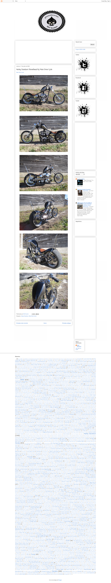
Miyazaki (83, 480)
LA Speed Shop (54, 465)
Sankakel (75, 525)
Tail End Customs (51, 542)
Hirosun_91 (33, 441)
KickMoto (57, 458)
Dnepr (55, 408)
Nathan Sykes (64, 491)
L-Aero (78, 463)
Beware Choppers (58, 375)
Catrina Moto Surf (37, 390)
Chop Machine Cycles (29, 393)
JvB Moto (63, 454)
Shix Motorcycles (82, 529)
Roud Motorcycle (26, 521)
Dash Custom (92, 403)
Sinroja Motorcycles (80, 531)
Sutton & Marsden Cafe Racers (58, 540)
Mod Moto (20, 481)
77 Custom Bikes (71, 361)
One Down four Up (72, 499)
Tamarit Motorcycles (90, 542)
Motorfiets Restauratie (59, 488)
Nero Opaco (20, 492)
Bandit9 (38, 372)
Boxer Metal (30, 382)
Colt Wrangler (67, 396)
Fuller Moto (67, 422)
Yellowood (74, 571)
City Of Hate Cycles (27, 395)
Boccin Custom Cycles (85, 379)
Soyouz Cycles (59, 535)
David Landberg (43, 404)
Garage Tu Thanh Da (64, 425)
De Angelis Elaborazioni (65, 404)
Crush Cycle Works (89, 399)
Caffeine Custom (39, 389)
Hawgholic (39, 438)
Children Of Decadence (19, 393)
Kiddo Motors (82, 458)
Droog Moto (27, 411)
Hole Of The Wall (56, 441)
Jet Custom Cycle (31, 451)
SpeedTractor (33, 536)
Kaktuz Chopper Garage (42, 455)
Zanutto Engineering (67, 572)
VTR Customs (47, 565)
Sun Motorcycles (88, 539)
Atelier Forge (83, 368)
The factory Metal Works (61, 546)
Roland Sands (84, 520)
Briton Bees (49, 384)
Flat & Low (90, 418)
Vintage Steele (53, 564)
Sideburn (59, 531)
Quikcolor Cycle (72, 507)
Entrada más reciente (22, 323)
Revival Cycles (26, 515)
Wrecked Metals (60, 569)
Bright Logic (22, 384)
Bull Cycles (53, 385)
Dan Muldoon (40, 403)
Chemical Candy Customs (84, 189)
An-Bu (83, 365)
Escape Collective (49, 415)
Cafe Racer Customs (48, 388)
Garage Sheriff (56, 425)
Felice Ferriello (53, 418)
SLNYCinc (89, 532)
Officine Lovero (22, 498)
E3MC (93, 411)
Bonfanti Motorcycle (55, 381)
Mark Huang (45, 474)
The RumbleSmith (76, 547)
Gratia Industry (77, 429)
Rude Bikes (30, 522)
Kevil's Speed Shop (34, 458)
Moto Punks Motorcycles (57, 484)
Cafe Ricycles (92, 388)
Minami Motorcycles (55, 480)
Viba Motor (88, 561)
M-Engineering (65, 470)
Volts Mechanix (84, 564)
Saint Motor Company (76, 524)
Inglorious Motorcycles (39, 447)
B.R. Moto (19, 371)
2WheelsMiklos (50, 360)
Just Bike (50, 454)
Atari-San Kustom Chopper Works (74, 368)
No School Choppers (47, 494)
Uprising (83, 558)
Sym (32, 542)
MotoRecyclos (44, 488)
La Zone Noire (80, 179)
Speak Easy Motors (82, 535)
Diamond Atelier (72, 407)
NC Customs (71, 491)
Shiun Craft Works (73, 529)
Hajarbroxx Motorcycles (59, 432)
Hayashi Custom (46, 438)
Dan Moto (34, 403)
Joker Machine (44, 452)
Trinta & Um (17, 554)
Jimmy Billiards (65, 451)
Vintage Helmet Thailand (36, 564)
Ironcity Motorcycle (46, 448)
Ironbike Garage (31, 448)
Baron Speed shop (89, 372)
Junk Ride (38, 454)
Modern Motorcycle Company (36, 481)
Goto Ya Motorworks (61, 429)
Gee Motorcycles (91, 426)
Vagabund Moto (63, 559)
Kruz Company (90, 462)
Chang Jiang (34, 392)
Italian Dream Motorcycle (86, 448)
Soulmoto (34, 535)
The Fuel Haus (90, 546)
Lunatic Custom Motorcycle (39, 470)
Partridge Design (23, 503)
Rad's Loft (93, 507)
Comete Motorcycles (75, 396)
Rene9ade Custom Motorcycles (74, 513)
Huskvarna (32, 444)
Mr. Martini (61, 490)
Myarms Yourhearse (37, 491)
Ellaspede (71, 414)
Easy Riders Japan (55, 412)
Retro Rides (63, 514)
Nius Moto (34, 494)
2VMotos (44, 360)
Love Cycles (57, 469)
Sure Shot (49, 540)
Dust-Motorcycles (79, 411)
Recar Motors (82, 510)
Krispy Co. (53, 462)
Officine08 (75, 498)
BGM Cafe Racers (67, 375)
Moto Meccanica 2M (28, 484)
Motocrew (55, 485)
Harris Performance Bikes (19, 438)
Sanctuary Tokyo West (63, 525)
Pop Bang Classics (91, 505)
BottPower (94, 381)
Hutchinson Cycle (52, 444)
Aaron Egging (42, 363)
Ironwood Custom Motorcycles (57, 448)
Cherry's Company (79, 392)
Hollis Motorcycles (72, 441)
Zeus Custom (22, 574)
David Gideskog (36, 404)
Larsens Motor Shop (80, 465)
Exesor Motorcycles (24, 417)
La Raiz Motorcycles (46, 465)
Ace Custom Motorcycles (72, 363)
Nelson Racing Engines (89, 491)
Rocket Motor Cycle (33, 520)
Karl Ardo (66, 455)
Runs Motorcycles (51, 522)
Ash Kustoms (52, 368)
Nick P (57, 492)
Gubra (89, 430)
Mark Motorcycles (53, 474)
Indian (73, 446)
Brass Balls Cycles (53, 382)
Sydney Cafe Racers (26, 542)
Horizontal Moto (46, 443)
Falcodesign (61, 417)
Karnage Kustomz (72, 455)
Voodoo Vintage (40, 565)
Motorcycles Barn (18, 488)
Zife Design (35, 574)
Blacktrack (51, 378)
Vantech (25, 561)
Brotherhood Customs (65, 384)
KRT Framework (73, 462)
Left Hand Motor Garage (62, 466)
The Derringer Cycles (29, 546)
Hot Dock (64, 443)
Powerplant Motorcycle (35, 506)
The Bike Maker (88, 544)
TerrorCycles (53, 544)
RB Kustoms (47, 510)
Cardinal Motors (86, 389)
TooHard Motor (77, 551)
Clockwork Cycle (63, 395)
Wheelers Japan (93, 566)
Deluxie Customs (69, 405)
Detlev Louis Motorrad (45, 407)
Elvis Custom (78, 414)
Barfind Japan (66, 372)
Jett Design (38, 451)
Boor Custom (72, 381)
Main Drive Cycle (20, 72)
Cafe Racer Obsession (67, 388)
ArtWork (47, 368)
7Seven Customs (83, 361)
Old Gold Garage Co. (43, 499)
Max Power (52, 476)
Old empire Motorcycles (32, 499)
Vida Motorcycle (45, 562)
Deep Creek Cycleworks (55, 405)
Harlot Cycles (85, 437)
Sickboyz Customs (43, 531)
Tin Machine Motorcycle (57, 550)
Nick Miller (52, 492)
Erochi (42, 415)
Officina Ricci (87, 496)
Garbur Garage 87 (83, 425)
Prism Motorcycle (56, 506)
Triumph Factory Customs (43, 554)
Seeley (23, 528)
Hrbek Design (21, 444)
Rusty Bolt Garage (73, 522)
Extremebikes (32, 417)
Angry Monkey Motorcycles (45, 367)
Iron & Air (81, 447)
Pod (84, 505)
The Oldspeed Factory (53, 547)
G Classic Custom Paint (92, 422)
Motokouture (88, 485)
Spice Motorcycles (41, 536)
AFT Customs (78, 364)
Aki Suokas (18, 365)
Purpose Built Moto (35, 507)
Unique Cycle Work (39, 558)
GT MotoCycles (77, 430)
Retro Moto (57, 514)
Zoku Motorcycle (55, 574)
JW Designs (69, 454)
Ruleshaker (44, 522)
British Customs (42, 384)
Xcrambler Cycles (30, 571)
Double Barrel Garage (78, 408)
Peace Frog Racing (64, 503)
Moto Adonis (22, 483)
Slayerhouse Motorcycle (59, 532)
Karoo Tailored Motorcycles (82, 455)
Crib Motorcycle (64, 399)
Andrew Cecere (29, 367)
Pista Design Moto (39, 505)
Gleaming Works (88, 428)
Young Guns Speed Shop (33, 572)
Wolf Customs (68, 568)
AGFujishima (84, 364)
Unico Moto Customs (62, 557)
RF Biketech (48, 515)
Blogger (60, 580)
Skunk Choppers (43, 532)
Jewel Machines (45, 451)
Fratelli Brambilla (34, 421)
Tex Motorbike (66, 544)
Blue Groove (76, 378)
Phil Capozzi (29, 505)
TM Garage (78, 550)
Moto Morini (35, 484)
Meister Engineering (77, 477)
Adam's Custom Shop (35, 364)
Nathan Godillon (57, 491)
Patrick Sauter (30, 503)
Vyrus (54, 565)
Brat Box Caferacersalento (63, 382)
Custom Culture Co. (38, 400)
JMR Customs (85, 451)
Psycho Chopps (64, 506)
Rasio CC (86, 509)
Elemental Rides (59, 414)
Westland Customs (79, 566)
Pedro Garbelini (72, 503)
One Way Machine (30, 500)
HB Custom (62, 438)
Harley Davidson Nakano (26, 437)
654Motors (17, 361)
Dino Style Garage (81, 407)
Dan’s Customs (46, 403)
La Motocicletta (38, 465)
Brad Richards (45, 382)
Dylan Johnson (88, 411)
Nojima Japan (68, 494)
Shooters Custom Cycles (19, 531)
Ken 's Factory (74, 456)
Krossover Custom (65, 462)
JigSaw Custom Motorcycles (55, 451)
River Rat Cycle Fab (50, 517)
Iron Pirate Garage (19, 448)
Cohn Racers (61, 396)
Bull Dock (58, 385)
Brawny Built (85, 382)
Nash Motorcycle (49, 491)
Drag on (62, 410)
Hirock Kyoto (27, 441)
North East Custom (88, 494)
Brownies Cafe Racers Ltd (75, 384)
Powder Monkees (18, 506)
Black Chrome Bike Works (67, 376)
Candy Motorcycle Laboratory (69, 389)
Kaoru (61, 455)
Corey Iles (52, 397)
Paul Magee (58, 503)
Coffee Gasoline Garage (46, 396)
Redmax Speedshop (65, 511)
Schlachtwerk (52, 526)
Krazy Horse (40, 462)
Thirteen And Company (73, 548)
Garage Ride (49, 425)
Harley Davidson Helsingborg (57, 435)
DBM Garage (57, 404)
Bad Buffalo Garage (46, 371)
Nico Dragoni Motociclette (71, 492)
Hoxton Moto (92, 443)
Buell (31, 385)
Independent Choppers (65, 445)
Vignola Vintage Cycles (60, 562)
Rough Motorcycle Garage (43, 521)
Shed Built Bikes (29, 529)
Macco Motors (91, 470)
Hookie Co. (39, 443)
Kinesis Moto (22, 459)
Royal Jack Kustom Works (77, 521)
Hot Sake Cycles (70, 443)
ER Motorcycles (26, 415)
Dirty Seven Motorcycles (23, 408)
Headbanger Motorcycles (72, 438)
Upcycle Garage (77, 558)
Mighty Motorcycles (19, 480)
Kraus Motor (28, 462)
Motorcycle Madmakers (80, 487)
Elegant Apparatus (41, 414)
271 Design (39, 360)
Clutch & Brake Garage (84, 395)
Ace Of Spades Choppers (81, 363)
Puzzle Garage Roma (45, 507)
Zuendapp (66, 574)
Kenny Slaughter (88, 456)
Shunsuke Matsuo (34, 531)
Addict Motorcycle (44, 364)
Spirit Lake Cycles (62, 536)
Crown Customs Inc (80, 399)
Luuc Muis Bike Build (49, 470)
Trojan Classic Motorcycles (63, 554)
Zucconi (61, 574)
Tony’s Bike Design (58, 551)
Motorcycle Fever (72, 487)
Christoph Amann (92, 393)
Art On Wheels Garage (40, 368)
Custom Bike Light (30, 400)
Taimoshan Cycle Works (70, 542)
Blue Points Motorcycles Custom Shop (86, 378)
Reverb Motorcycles (86, 514)
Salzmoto (24, 525)
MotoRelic (51, 488)
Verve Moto (82, 561)
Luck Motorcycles (87, 469)
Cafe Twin (17, 389)
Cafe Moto (41, 388)
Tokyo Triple (92, 550)
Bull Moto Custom (65, 385)
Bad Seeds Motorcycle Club (62, 371)
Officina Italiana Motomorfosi (78, 496)
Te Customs (32, 544)
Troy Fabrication (87, 554)
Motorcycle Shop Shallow (90, 487)
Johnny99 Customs (37, 452)
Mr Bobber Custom (29, 489)
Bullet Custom (72, 385)
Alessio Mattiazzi (44, 365)
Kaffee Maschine (18, 455)
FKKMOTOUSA (74, 418)
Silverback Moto (65, 531)
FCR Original (17, 418)
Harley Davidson (24, 316)
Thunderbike (23, 550)
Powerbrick (26, 506)
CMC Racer (27, 396)
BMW (22, 380)
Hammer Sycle (20, 433)
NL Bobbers (40, 494)
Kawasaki (29, 457)
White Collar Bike (32, 568)
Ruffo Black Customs (36, 522)
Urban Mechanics (93, 558)
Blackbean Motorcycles (26, 378)
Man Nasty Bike (76, 473)
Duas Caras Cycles (42, 411)
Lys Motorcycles (58, 470)
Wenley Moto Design (50, 566)
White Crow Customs (41, 568)
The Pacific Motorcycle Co (66, 547)
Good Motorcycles (36, 429)
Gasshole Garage (61, 426)
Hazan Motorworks (54, 438)
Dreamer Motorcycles (87, 410)
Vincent (82, 562)
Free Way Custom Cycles (78, 421)
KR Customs (67, 461)
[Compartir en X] (35, 314)
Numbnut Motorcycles (19, 496)
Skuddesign (37, 532)
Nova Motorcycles (47, 495)
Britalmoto (35, 384)
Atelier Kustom (89, 368)
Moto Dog (58, 483)
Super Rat (28, 540)
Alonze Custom (66, 365)
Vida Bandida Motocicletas (35, 562)
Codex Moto (38, 396)
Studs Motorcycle (57, 539)
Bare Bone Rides (50, 372)
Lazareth (91, 465)
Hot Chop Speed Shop (56, 443)
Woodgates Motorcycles (20, 569)
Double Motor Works (86, 408)
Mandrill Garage (84, 473)
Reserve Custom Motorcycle (26, 514)
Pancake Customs (73, 502)
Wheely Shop (25, 568)
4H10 (77, 360)
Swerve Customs (87, 540)
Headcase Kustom (81, 438)
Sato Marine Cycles (21, 526)
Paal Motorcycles (57, 502)
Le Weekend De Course (33, 466)
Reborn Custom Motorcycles (73, 510)
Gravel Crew (84, 429)
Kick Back (51, 458)
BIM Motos (41, 376)
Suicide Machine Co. (80, 539)
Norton (36, 495)
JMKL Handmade (78, 451)
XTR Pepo (37, 571)
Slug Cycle (22, 533)
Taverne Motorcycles (24, 544)
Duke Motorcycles (65, 411)
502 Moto (86, 360)
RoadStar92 (78, 517)
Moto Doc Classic (51, 483)
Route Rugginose (60, 521)
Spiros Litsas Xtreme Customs (84, 536)
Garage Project (29, 425)
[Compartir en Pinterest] (38, 314)
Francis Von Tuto (19, 421)
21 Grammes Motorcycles (30, 360)
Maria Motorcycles (31, 474)
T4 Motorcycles (43, 542)
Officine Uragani (69, 498)
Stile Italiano (25, 539)
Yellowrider (79, 571)
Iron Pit (25, 448)
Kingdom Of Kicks (37, 459)
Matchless (88, 474)
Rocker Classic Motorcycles (73, 518)
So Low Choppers (80, 533)
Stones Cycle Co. (33, 539)
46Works (68, 360)
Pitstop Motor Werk (55, 505)
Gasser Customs (53, 426)
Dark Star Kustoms (70, 403)
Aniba (61, 367)
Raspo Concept (92, 509)
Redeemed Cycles (55, 511)
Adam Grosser (26, 364)
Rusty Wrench (91, 522)
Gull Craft (93, 430)
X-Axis (24, 571)
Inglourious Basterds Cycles (50, 447)
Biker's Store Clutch (30, 376)
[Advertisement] (43, 51)
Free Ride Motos (68, 421)
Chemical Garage (71, 392)
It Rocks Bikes (68, 448)
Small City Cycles (29, 533)
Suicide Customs (72, 539)
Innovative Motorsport (67, 447)
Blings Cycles (57, 378)
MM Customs (89, 480)
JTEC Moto (23, 454)
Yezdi (84, 571)
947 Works (23, 363)
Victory (27, 562)
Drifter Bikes (22, 411)
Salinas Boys (86, 524)
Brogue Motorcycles (56, 384)
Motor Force (31, 487)
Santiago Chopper (82, 525)
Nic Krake (41, 492)
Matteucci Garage (44, 476)
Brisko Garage (28, 384)
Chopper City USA (52, 393)
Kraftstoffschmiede (81, 461)
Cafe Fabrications (34, 388)
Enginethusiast (19, 415)
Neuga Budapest (27, 492)
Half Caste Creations (75, 432)
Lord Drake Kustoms (23, 469)
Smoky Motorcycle (55, 533)
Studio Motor (48, 539)
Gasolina (36, 426)
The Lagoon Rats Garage (43, 547)
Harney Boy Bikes (92, 437)
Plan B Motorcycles (64, 505)
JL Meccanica (71, 451)
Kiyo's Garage (72, 459)
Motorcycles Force (35, 488)
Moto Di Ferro (43, 483)
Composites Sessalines (85, 396)
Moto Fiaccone (76, 483)
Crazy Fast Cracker (25, 399)
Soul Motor (29, 535)
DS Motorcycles (34, 411)
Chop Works (36, 393)
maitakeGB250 (63, 473)
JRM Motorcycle (82, 452)
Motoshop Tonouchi (74, 488)
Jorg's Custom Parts (70, 452)
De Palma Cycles (73, 404)
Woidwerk (62, 568)
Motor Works (64, 487)
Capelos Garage (79, 389)
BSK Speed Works (88, 384)
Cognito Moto (55, 396)
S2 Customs (24, 524)
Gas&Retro (31, 426)
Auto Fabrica (93, 369)
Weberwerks (26, 566)
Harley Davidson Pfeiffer (46, 437)
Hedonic (87, 438)
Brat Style (71, 382)
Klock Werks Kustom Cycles (88, 459)
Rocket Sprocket (49, 520)
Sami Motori (48, 525)
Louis (52, 469)
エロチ (70, 574)
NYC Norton (37, 496)
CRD (58, 399)
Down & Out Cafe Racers (20, 410)
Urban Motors (19, 559)
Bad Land (53, 371)
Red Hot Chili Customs (36, 511)
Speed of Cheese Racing (24, 536)
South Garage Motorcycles (43, 535)
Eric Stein (38, 415)
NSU (71, 495)
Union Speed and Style (29, 558)
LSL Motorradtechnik (64, 469)
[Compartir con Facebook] (37, 314)
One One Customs (92, 499)
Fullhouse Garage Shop (75, 422)
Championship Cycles (26, 392)
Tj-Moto (73, 550)
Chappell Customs (42, 392)
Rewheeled (34, 515)
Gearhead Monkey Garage (81, 426)
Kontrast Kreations (50, 461)
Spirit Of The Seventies (72, 536)
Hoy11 (16, 444)
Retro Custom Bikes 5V (48, 514)
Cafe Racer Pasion (77, 388)
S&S (19, 524)
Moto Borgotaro (30, 483)
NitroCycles (29, 494)
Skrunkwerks (31, 532)
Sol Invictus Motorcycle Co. (90, 533)
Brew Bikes (90, 382)
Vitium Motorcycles (77, 564)
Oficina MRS (81, 498)
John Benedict (29, 452)
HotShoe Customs (78, 443)
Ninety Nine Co (90, 492)
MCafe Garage (64, 476)
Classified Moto (47, 395)
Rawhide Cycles (39, 510)
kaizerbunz (34, 455)
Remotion (46, 513)
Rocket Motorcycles (41, 520)
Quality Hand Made (53, 507)
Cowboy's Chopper (90, 397)
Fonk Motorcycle (48, 419)
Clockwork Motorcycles (72, 395)
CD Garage (63, 390)
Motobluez (40, 485)
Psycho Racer (71, 506)
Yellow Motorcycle (66, 571)
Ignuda (77, 444)
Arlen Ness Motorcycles (23, 368)
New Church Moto (35, 492)
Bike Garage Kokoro (20, 376)
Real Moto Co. (53, 510)
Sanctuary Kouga (54, 525)
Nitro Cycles (24, 494)
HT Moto (27, 444)
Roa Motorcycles (70, 517)
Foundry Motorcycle (75, 419)
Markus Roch (59, 474)
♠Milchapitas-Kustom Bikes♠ (84, 202)
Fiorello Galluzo (67, 418)
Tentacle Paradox (38, 544)
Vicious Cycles (21, 562)
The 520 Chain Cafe (73, 544)
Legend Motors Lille (71, 466)
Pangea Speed (81, 502)
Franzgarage (27, 421)
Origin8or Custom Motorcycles (57, 500)
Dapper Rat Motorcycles (54, 403)
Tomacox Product (18, 551)
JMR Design (91, 451)
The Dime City (42, 546)
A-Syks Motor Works (35, 363)
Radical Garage (25, 509)
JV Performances (57, 454)
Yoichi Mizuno (89, 571)
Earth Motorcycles (25, 412)
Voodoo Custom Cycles (23, 565)
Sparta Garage (74, 535)
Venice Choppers (55, 561)
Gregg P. (56, 430)
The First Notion (71, 546)
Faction (45, 417)
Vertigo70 (77, 561)
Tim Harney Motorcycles (38, 550)
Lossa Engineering (45, 469)
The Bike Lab (81, 544)
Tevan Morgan (59, 544)
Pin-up (34, 505)
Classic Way (41, 395)
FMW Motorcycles (39, 419)
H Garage (35, 432)
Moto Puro (64, 484)
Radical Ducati (18, 509)
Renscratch (88, 513)
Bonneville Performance (64, 381)
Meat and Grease (34, 477)
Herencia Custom (30, 439)
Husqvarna (37, 444)
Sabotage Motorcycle (48, 524)
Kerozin (26, 458)
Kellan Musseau (58, 456)
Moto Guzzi (93, 483)
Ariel (17, 368)
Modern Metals (26, 481)
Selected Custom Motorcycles (32, 528)
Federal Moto (33, 418)
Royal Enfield (67, 521)
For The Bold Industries (56, 419)
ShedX (35, 529)
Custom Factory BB (55, 400)
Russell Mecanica (60, 522)
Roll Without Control (92, 520)
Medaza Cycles (52, 477)
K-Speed (79, 454)
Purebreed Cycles (19, 507)
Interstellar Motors (76, 447)
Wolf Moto (73, 568)
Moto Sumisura (83, 484)
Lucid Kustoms (79, 469)
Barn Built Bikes (74, 372)
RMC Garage (57, 517)
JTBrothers (17, 454)
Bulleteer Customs (79, 385)
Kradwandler (73, 461)
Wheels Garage (19, 568)
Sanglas (69, 525)
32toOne (56, 360)
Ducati (50, 411)
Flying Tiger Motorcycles (23, 419)
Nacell (43, 491)
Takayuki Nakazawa (80, 542)
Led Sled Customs (43, 466)
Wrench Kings (69, 569)
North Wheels (22, 495)
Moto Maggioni (20, 484)
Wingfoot (58, 568)
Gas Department (24, 426)
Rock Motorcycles (46, 518)
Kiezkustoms (89, 458)
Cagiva (44, 389)
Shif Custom (58, 529)
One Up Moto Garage (20, 500)
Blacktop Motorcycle (44, 378)
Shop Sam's (27, 531)
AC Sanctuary (63, 363)
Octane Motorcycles (57, 496)
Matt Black (31, 476)
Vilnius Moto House (75, 562)
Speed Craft (90, 535)
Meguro (70, 477)
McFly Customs (71, 476)
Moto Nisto (49, 484)
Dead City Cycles (81, 404)
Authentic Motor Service (84, 369)
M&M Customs (71, 470)
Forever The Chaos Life (66, 419)
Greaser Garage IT (18, 430)
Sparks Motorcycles (66, 535)
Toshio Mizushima (93, 551)
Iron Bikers (93, 447)
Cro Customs (72, 399)
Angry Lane (36, 367)
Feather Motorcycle (26, 418)
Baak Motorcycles (26, 371)
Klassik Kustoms (79, 459)
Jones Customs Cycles (53, 452)
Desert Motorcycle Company (28, 407)
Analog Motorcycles (91, 365)
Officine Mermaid (29, 498)
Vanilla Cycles (19, 561)
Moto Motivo (42, 484)
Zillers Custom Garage (42, 574)
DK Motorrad (31, 408)
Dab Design (21, 403)
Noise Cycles (61, 494)
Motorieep (66, 488)
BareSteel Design (59, 372)
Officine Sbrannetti (61, 498)
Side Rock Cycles (52, 531)
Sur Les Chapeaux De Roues (38, 540)
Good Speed (44, 429)
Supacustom (23, 540)
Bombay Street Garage (47, 381)
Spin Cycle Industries (52, 536)
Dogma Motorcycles (61, 408)
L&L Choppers (90, 463)
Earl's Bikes (17, 412)
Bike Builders (93, 375)
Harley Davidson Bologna (24, 435)
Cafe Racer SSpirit (85, 388)
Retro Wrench (68, 514)
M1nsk (85, 470)
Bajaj (94, 371)
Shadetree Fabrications (65, 528)
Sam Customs (30, 525)
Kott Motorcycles (58, 461)
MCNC (76, 476)
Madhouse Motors (18, 473)
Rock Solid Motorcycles (62, 518)
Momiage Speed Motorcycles (55, 481)
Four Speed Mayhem (92, 419)
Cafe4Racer (28, 389)
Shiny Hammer (65, 529)
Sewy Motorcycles (49, 528)
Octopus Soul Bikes (67, 496)
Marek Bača (24, 474)
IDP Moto (72, 444)
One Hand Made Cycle (82, 499)
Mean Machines (26, 477)
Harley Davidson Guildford (45, 435)
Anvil (65, 367)
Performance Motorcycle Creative (82, 503)
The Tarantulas (29, 548)
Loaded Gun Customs (86, 467)
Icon (68, 444)
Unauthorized (45, 557)
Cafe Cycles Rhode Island (24, 388)
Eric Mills (33, 415)
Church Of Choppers (19, 395)
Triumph (33, 554)
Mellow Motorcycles (92, 477)
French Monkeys (24, 422)
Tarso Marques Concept (70, 543)
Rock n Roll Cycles (53, 518)
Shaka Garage (73, 528)
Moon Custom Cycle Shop (81, 481)
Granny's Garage (70, 429)
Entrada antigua (66, 323)
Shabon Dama (56, 528)
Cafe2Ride (23, 389)
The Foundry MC (83, 546)
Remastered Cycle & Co (39, 513)
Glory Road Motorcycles (27, 429)
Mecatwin (46, 477)
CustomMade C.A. (31, 401)
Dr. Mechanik (57, 410)
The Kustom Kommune (32, 547)
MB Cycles (57, 476)
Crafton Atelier (17, 399)
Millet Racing (49, 480)
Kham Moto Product (44, 458)
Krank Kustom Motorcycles (19, 462)
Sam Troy (35, 525)
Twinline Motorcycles (79, 555)
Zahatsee (60, 572)
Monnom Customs (65, 481)
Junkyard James (45, 454)
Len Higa (85, 466)
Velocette (42, 561)
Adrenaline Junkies (62, 364)
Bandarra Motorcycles (31, 372)
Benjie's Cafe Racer (32, 375)
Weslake (64, 566)
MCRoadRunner (81, 476)
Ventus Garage (71, 561)
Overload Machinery (48, 502)
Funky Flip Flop (83, 422)
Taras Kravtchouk (40, 543)
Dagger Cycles (28, 403)
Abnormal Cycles (56, 363)
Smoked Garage (38, 533)
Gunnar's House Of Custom (20, 432)
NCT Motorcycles (78, 491)
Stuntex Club (65, 539)
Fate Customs (85, 417)
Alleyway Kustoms (52, 365)
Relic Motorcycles (29, 513)
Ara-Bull (86, 367)
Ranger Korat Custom (78, 509)
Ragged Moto (48, 509)
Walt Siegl (58, 565)
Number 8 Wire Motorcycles (88, 495)
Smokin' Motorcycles (46, 533)
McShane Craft (89, 476)
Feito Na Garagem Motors (43, 418)
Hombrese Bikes (80, 441)
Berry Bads (49, 375)
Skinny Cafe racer (23, 532)
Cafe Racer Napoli (57, 388)
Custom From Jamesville (65, 400)
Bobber (41, 379)
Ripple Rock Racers (25, 517)
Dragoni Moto (68, 410)
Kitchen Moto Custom (52, 459)
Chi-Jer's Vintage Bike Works (90, 392)
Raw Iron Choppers (31, 510)
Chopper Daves (60, 393)
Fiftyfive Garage (60, 418)
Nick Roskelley (62, 492)
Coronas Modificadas (59, 397)
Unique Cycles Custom (49, 558)
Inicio (45, 323)
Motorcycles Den (27, 488)
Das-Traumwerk (84, 403)
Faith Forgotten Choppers (53, 417)
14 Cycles (79, 358)
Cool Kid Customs (27, 397)
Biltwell (37, 376)
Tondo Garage (43, 551)
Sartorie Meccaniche (91, 525)
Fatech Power (92, 417)
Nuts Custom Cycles (28, 496)
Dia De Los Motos (64, 407)
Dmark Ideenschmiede (40, 408)
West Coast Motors (71, 566)
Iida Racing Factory (84, 444)
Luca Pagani (72, 469)
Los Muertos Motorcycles (34, 469)
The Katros (23, 547)
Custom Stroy (82, 400)
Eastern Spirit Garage (45, 412)
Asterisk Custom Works (61, 368)
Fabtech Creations (39, 417)
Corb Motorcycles (45, 397)
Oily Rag (86, 498)
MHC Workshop (67, 478)
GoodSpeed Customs (52, 429)
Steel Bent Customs (59, 537)
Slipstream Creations (82, 532)
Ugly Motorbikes (28, 557)
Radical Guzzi (32, 509)
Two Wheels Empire (19, 557)
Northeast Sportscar (30, 495)
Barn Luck (81, 372)
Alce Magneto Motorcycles (26, 365)
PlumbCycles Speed (77, 505)
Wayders (21, 566)
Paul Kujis (52, 503)
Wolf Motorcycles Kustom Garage (82, 568)
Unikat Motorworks (81, 557)
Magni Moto (25, 473)
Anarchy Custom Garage (21, 367)
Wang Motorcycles (85, 565)
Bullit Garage (86, 385)
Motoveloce (87, 488)
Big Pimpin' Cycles (87, 375)
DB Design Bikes (50, 404)
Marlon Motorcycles (66, 474)
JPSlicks (76, 452)
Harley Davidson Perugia (36, 437)
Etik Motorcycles (76, 415)
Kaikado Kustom (27, 455)
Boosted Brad (79, 381)
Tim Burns (30, 550)
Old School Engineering (53, 499)
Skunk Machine (50, 532)
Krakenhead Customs (90, 461)
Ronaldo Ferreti (19, 521)
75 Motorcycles (57, 361)
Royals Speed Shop (86, 521)
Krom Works (58, 462)
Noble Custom (54, 494)
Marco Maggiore (18, 474)
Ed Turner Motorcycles (76, 412)
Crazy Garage (32, 399)
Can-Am (60, 389)
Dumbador (73, 411)
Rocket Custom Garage (23, 520)
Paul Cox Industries (38, 503)
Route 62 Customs (52, 521)
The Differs (36, 546)
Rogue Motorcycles (75, 520)
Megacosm (66, 477)
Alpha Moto (72, 365)
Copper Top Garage (36, 397)
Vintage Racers (45, 564)
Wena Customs (41, 566)
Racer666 (88, 507)
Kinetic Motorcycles (29, 459)
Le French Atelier (24, 466)
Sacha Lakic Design (58, 524)
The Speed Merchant (85, 547)
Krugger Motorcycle (81, 462)
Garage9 (72, 425)
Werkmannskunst (59, 566)
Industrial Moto (25, 447)
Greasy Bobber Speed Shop (29, 430)
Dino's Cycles (88, 407)
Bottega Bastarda (86, 381)
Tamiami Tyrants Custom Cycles (21, 543)
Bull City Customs (45, 385)
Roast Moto (84, 517)
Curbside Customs (23, 400)
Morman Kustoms (92, 481)
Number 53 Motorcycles (77, 495)
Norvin (41, 495)
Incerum (57, 445)
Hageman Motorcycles (48, 432)
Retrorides (74, 514)
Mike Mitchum (35, 480)
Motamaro (17, 483)
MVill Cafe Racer (29, 491)
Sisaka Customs (88, 531)
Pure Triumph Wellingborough (89, 506)
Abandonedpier (49, 363)
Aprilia (77, 367)
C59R (16, 388)
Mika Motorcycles (28, 480)
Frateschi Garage (42, 421)
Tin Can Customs (48, 550)
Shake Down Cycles (81, 528)
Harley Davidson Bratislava (35, 435)
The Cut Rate (21, 546)
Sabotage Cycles (40, 524)
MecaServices (41, 477)
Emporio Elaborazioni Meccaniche (89, 414)
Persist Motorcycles (21, 505)
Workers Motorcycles (30, 569)
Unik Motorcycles (71, 557)
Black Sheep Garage (86, 376)
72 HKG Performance (41, 361)
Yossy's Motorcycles (22, 572)
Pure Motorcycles (79, 506)
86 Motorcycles (91, 361)
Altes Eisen (79, 365)
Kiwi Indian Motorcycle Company (62, 459)
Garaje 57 (77, 425)
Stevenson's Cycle (18, 539)
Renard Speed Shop (62, 513)
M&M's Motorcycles (79, 470)
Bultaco (93, 385)
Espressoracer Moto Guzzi (67, 415)
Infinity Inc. (31, 447)
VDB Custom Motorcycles (33, 561)
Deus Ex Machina (54, 407)
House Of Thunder (85, 443)
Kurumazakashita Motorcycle (35, 463)
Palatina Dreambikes (64, 502)
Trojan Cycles (72, 554)
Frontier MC (32, 422)
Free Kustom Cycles (59, 421)
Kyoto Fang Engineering (70, 463)
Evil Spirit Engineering (84, 415)
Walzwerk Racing (76, 565)
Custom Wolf (88, 400)
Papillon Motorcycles (89, 502)
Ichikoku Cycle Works (61, 444)
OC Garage (51, 496)
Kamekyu (57, 455)
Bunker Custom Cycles (26, 386)
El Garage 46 (28, 414)
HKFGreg (38, 441)
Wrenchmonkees (87, 569)
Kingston (44, 459)
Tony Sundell (50, 551)
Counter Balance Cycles (69, 397)
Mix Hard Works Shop (76, 480)
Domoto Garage (70, 408)
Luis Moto (30, 470)
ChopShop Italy (74, 393)
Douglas (93, 408)
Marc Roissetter (92, 473)
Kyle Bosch (63, 463)
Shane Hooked (89, 528)
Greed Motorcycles (41, 430)
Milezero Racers (42, 480)
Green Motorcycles (49, 430)
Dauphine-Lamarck (19, 404)
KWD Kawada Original (56, 463)
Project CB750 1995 (80, 49)
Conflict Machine (19, 397)
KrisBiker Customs (46, 462)
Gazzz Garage (68, 426)
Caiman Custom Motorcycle (52, 389)
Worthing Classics (51, 569)
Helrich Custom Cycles (20, 439)
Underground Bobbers (53, 557)
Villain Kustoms (68, 562)
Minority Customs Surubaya (65, 480)
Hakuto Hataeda (67, 432)
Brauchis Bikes (78, 382)
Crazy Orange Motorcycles (42, 399)
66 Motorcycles (24, 361)
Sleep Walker (75, 532)
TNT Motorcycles (85, 550)
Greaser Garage (92, 429)
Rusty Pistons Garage (83, 522)
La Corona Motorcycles (29, 465)
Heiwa (92, 438)
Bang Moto (43, 372)
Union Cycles (89, 557)
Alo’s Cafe (59, 365)
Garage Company (82, 423)
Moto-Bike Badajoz (91, 484)
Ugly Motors (36, 557)
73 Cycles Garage (50, 361)
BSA (82, 384)
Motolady (21, 487)
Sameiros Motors (41, 525)
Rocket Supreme (57, 520)
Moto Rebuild (70, 484)
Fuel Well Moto (55, 422)
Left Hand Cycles (52, 466)
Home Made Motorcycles (90, 441)
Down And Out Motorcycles (33, 410)
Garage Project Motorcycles (39, 425)
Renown (82, 513)
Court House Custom (80, 397)
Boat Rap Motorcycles (33, 379)
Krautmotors (34, 462)
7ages (76, 361)
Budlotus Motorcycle (25, 385)
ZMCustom (49, 574)
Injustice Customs (59, 447)
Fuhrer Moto (61, 422)
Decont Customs (44, 405)
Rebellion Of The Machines (62, 510)
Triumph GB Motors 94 (53, 554)
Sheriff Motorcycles (42, 529)
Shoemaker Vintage (91, 529)
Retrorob (78, 514)
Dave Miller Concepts (28, 404)
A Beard (28, 363)
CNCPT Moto (33, 396)
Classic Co (35, 395)
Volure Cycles (90, 564)
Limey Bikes (62, 467)
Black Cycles (77, 376)
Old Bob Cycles (23, 499)
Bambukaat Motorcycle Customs (20, 372)
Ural (87, 558)
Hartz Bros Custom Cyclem (30, 438)
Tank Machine (33, 543)
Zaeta (57, 572)
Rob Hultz (89, 517)
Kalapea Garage (51, 455)
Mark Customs (39, 474)
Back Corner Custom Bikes (37, 371)
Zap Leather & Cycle (76, 572)
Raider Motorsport (55, 509)
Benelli (25, 375)
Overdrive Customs (40, 502)
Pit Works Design (47, 505)
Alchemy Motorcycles (36, 365)
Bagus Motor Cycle (87, 371)
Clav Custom (56, 395)
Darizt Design (63, 403)
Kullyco (26, 463)
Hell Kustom (79, 346)
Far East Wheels (68, 417)
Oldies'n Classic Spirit (63, 499)
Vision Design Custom (69, 564)
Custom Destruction (47, 400)
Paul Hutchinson (47, 503)
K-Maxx (74, 454)
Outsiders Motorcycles (20, 502)
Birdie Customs (51, 376)
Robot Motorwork (34, 518)
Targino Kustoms (48, 543)
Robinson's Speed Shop (24, 518)
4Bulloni (72, 360)
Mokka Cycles (45, 481)
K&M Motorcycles (86, 454)
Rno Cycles (63, 517)
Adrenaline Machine (70, 364)
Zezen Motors (29, 574)
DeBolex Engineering (34, 405)
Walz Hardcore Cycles (66, 565)
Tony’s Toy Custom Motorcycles (68, 551)
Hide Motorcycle (62, 439)
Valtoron (87, 559)
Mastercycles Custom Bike (79, 474)
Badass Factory (79, 371)
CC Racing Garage (52, 390)
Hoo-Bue (33, 443)
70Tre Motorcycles (32, 361)
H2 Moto (39, 432)
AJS (95, 364)
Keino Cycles (50, 456)
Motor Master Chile (49, 487)
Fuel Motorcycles (46, 422)
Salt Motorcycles (93, 524)
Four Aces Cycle (84, 419)
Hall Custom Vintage (83, 432)
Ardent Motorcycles (92, 367)
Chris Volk (85, 393)
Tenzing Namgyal (46, 544)
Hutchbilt (46, 444)
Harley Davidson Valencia (76, 437)
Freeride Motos (88, 421)
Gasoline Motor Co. (44, 426)
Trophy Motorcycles (79, 554)
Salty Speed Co (19, 525)
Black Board (58, 376)
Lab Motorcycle (61, 465)
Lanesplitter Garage (71, 465)
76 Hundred (64, 361)
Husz (42, 444)
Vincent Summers (88, 562)
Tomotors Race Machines (27, 551)
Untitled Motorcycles (68, 558)
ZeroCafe (16, 574)
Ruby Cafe (24, 522)
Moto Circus (37, 483)
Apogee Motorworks (71, 367)
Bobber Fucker (60, 379)
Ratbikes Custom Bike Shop (21, 510)
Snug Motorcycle (72, 533)
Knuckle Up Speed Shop (29, 461)
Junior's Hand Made (31, 454)
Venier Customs (62, 561)
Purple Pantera (26, 507)
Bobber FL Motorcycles (50, 379)
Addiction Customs (53, 364)
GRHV (64, 430)
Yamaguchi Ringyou (46, 571)
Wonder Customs (93, 568)
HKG (42, 441)
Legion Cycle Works (79, 466)
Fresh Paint (85, 190)
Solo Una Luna (17, 535)
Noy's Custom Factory (55, 495)
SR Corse (38, 537)
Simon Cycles (71, 531)
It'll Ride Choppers (76, 448)
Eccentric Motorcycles (65, 412)
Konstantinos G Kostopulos (40, 461)
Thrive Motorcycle (83, 548)
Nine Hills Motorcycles (82, 492)
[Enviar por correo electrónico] (32, 314)
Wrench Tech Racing (78, 569)
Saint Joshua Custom (67, 524)
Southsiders (53, 535)
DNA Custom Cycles (48, 408)
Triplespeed (23, 554)
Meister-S (84, 477)
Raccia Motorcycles (81, 507)
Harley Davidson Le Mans (67, 435)
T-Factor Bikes (37, 542)
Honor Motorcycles (28, 443)
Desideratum (36, 407)
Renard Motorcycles (53, 513)
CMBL (23, 396)
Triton (27, 554)
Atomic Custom (43, 369)
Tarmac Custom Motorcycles (58, 543)
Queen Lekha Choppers (63, 507)
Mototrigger (82, 488)
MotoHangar (67, 485)
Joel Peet (24, 452)
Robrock (39, 518)
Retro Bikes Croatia (38, 514)
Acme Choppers (90, 363)
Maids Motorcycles (46, 473)
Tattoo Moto (89, 543)
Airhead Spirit (90, 364)
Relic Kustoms (22, 513)
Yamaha (55, 571)
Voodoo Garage (33, 565)
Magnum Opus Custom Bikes (34, 473)
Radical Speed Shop (40, 509)
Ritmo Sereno (33, 517)
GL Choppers (65, 427)
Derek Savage (18, 407)
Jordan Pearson (62, 452)
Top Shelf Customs (85, 551)
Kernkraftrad (22, 458)
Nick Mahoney (46, 492)
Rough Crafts (33, 521)
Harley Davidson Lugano (88, 435)
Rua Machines (18, 522)
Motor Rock (56, 487)
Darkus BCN (77, 403)
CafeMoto (33, 389)
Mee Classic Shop (59, 477)
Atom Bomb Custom (34, 369)
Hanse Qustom (66, 433)
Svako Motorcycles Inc (77, 540)
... (15, 358)
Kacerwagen (92, 454)
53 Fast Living (92, 360)
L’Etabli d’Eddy (83, 463)
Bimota (46, 376)
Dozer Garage (42, 410)
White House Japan (51, 568)
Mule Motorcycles (75, 489)
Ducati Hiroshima (58, 411)
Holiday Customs (64, 441)
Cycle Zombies (56, 401)
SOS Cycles (24, 535)
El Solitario (34, 414)
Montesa (72, 481)
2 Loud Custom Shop (87, 358)
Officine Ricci (43, 498)
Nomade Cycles (75, 494)
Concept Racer (93, 396)
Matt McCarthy (36, 476)
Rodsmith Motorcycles (66, 520)
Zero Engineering (90, 572)
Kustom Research (47, 463)
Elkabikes (66, 414)
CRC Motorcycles (53, 399)
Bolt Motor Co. (26, 381)
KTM (22, 463)
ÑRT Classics (44, 496)
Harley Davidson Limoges (77, 435)
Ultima (40, 557)
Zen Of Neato (83, 572)
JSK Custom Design (90, 452)
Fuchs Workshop (39, 422)
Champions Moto (18, 392)
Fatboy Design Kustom (78, 417)
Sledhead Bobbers (68, 532)
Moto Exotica (70, 483)
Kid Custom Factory (73, 458)
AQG (82, 367)
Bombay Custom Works (36, 381)
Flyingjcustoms (31, 419)
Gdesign (73, 426)
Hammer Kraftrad (92, 432)
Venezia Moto (47, 561)
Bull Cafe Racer (37, 385)
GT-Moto (84, 430)
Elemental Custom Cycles (50, 414)
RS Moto (93, 521)
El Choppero (22, 414)
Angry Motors (55, 367)
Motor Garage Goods (39, 487)
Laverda (87, 465)
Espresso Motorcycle (57, 415)
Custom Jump (75, 400)
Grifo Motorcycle (70, 430)
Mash (72, 474)
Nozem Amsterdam (64, 495)
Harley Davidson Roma (56, 437)
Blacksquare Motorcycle (35, 378)
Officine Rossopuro (51, 498)
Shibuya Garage (51, 529)
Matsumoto (26, 476)
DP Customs (50, 410)
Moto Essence (64, 483)
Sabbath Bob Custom (32, 524)
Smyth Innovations (63, 533)
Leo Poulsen (91, 466)
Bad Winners (72, 371)
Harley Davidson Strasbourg (66, 437)
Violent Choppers (60, 564)
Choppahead (43, 393)
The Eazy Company (51, 546)
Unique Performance (59, 558)
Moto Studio (76, 484)
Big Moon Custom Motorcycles (77, 375)
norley (81, 494)
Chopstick (80, 393)
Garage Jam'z (22, 425)
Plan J (71, 505)
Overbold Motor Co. (31, 502)
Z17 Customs (42, 572)
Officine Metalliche (37, 498)
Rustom (67, 522)
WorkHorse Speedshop (41, 569)
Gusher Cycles (28, 432)
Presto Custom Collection (46, 506)
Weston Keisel (86, 566)
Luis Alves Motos (24, 470)
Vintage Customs (26, 564)
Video (52, 562)
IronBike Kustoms (39, 448)
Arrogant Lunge (32, 368)
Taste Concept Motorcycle (80, 543)
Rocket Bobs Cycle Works (85, 518)
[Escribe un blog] (34, 314)
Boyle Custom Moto (37, 382)
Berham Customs (42, 375)
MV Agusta (22, 491)
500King (81, 360)
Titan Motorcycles (66, 550)
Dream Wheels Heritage (77, 410)
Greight (60, 430)
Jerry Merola (24, 451)
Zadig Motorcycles (50, 572)
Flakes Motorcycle (82, 418)
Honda (17, 443)
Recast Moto (90, 510)
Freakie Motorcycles (49, 421)
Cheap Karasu (51, 392)
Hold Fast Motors (48, 441)
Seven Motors (42, 528)
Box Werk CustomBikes (21, 382)
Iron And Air (87, 447)
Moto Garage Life (84, 483)
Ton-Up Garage (36, 551)
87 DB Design (17, 363)
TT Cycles (53, 555)
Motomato (26, 487)
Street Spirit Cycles (41, 539)
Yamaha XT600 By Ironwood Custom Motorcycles (87, 205)
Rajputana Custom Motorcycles (65, 509)
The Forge (77, 546)
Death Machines (88, 404)
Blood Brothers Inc (69, 378)
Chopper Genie (67, 393)
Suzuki (68, 540)
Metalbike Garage (27, 478)
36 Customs (61, 360)
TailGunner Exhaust (60, 542)
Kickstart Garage (63, 458)
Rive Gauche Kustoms (41, 517)
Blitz (62, 378)
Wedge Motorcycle (33, 566)
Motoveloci (93, 488)
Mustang (16, 491)
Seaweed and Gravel (85, 526)
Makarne (69, 473)
